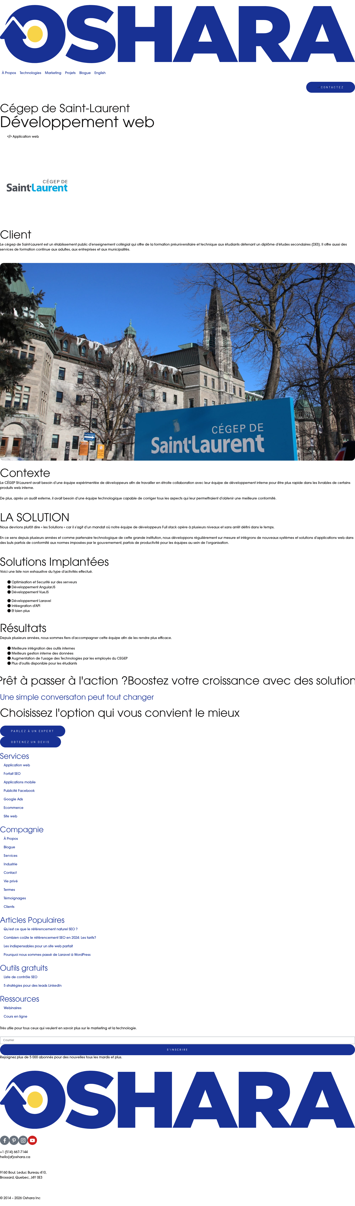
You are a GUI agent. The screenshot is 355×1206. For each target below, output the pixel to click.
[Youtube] (32, 1140)
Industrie (10, 864)
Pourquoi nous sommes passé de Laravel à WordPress (47, 955)
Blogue (9, 847)
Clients (9, 907)
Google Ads (13, 799)
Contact (10, 873)
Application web (17, 765)
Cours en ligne (15, 1017)
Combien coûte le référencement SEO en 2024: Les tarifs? (50, 938)
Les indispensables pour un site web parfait (38, 946)
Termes (9, 890)
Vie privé (11, 881)
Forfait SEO (12, 774)
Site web (10, 816)
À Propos (11, 839)
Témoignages (15, 898)
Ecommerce (13, 808)
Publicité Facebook (19, 791)
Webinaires (12, 1008)
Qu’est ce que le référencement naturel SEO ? (40, 929)
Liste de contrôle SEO (20, 977)
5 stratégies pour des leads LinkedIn (33, 986)
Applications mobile (20, 782)
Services (10, 856)
